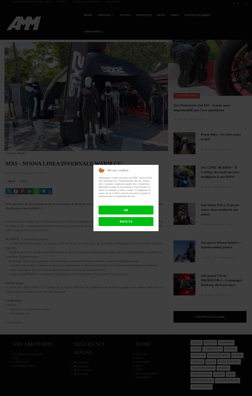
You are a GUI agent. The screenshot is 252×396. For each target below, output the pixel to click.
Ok (126, 210)
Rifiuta (126, 221)
